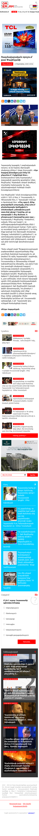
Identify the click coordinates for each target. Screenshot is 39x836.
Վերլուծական (7, 64)
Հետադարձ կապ (15, 804)
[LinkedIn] (12, 101)
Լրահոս (5, 331)
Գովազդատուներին (20, 806)
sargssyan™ (31, 813)
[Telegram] (24, 101)
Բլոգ (5, 484)
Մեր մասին (27, 804)
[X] (9, 101)
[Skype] (21, 101)
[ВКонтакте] (6, 101)
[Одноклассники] (3, 101)
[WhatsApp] (18, 101)
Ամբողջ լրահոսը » (19, 435)
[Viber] (15, 101)
